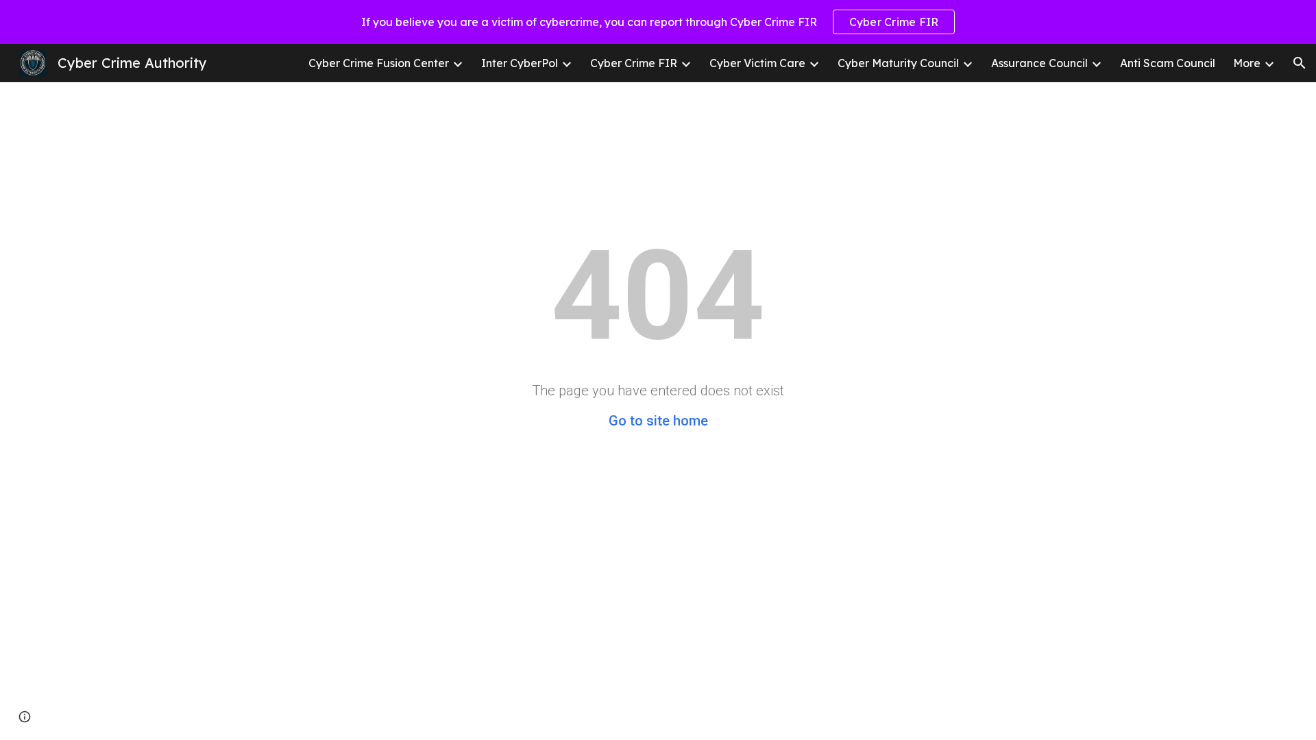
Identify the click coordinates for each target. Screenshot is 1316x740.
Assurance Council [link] (1039, 63)
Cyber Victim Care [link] (757, 63)
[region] (658, 22)
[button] (1299, 63)
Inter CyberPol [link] (519, 63)
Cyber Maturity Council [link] (898, 63)
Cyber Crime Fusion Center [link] (378, 63)
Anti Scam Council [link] (1167, 63)
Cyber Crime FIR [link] (633, 63)
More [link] (1246, 63)
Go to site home (658, 420)
